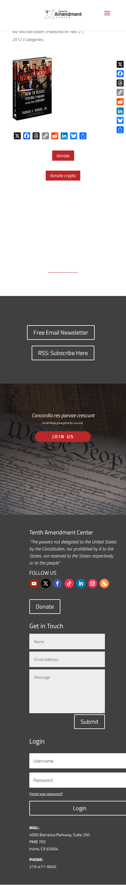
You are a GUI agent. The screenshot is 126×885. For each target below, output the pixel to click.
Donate (45, 606)
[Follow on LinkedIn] (81, 583)
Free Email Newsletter (60, 332)
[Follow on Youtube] (34, 583)
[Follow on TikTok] (69, 583)
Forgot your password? (46, 793)
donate (63, 155)
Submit (89, 721)
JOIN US (63, 436)
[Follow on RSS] (104, 583)
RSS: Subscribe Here (63, 352)
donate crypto (63, 175)
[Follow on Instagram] (92, 583)
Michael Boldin (31, 31)
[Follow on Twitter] (45, 583)
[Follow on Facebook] (57, 583)
